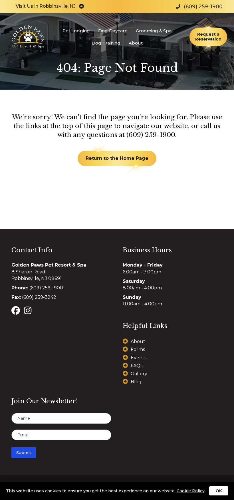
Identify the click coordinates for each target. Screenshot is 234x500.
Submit (23, 452)
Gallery (139, 373)
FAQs (136, 365)
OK (218, 490)
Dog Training (106, 43)
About (136, 43)
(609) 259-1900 (150, 135)
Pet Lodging (76, 30)
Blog (136, 381)
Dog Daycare (113, 30)
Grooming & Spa (154, 30)
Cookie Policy (191, 490)
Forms (138, 349)
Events (138, 357)
